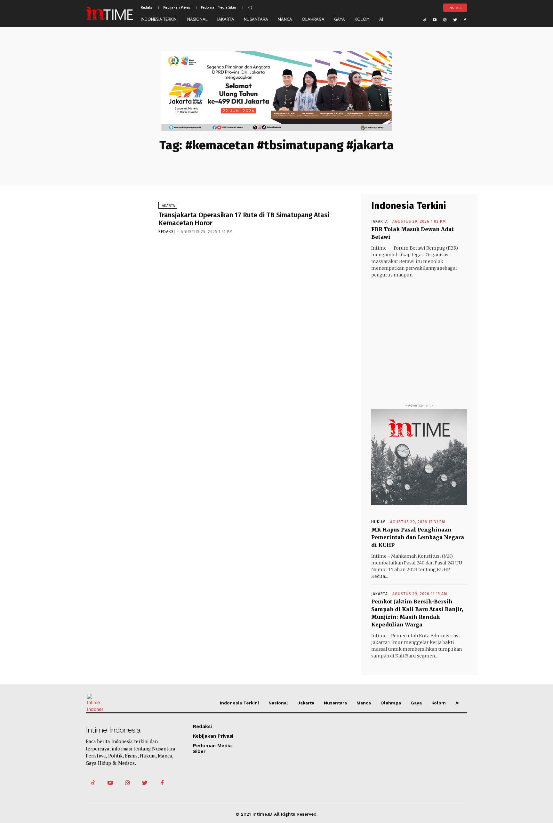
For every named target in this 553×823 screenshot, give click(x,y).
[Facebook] (465, 19)
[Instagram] (444, 19)
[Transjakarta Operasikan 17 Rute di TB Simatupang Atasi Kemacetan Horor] (119, 217)
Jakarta (168, 206)
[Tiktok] (424, 19)
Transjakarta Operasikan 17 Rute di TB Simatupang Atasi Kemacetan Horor (243, 219)
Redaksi (166, 231)
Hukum (378, 522)
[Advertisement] (419, 335)
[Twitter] (455, 19)
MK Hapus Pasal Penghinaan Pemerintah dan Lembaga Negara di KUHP (417, 537)
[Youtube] (434, 19)
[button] (250, 7)
